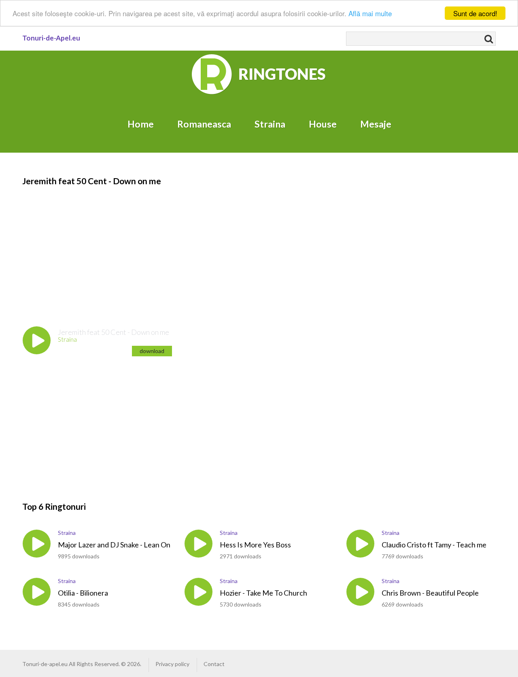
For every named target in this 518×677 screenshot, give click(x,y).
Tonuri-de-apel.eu (45, 663)
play (37, 340)
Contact (214, 663)
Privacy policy (172, 663)
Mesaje (375, 124)
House (323, 124)
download (152, 350)
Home (140, 124)
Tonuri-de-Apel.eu (51, 38)
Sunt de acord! (475, 13)
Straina (270, 124)
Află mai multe (370, 14)
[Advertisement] (253, 243)
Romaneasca (204, 124)
